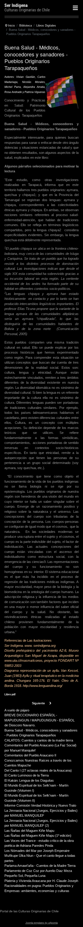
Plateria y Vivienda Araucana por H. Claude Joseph (41, 881)
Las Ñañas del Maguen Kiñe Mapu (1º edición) (37, 835)
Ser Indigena (16, 5)
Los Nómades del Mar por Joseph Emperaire (36, 851)
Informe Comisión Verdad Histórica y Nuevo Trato (40, 805)
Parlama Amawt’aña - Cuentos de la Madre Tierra (39, 865)
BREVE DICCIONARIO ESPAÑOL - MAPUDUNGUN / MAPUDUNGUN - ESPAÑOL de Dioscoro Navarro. (39, 720)
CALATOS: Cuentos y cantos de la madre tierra (38, 740)
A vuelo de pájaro (16, 710)
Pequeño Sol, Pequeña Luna (24, 876)
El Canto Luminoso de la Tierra (26, 775)
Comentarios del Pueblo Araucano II (30, 755)
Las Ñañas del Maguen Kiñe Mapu (29, 830)
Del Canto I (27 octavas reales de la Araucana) (38, 770)
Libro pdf (9, 694)
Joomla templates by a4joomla (41, 922)
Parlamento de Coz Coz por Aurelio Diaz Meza (38, 871)
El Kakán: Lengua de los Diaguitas (29, 780)
